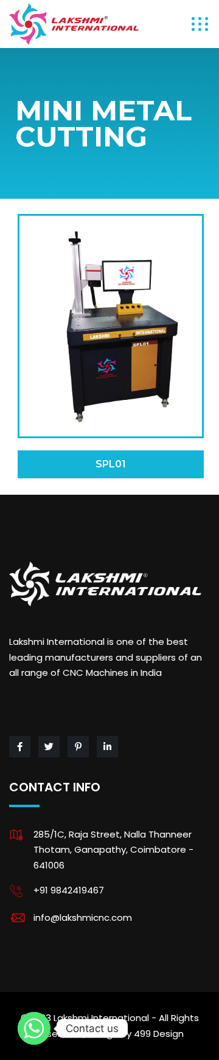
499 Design (159, 1033)
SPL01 (111, 464)
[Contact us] (34, 1028)
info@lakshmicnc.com (82, 917)
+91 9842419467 (68, 890)
